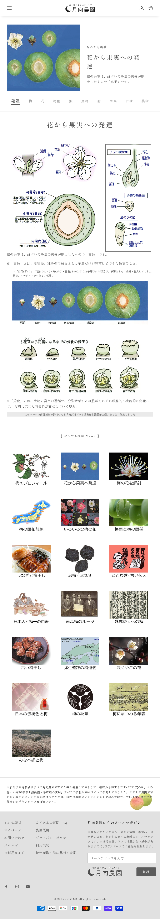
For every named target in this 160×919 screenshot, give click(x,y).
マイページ (12, 829)
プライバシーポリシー (53, 837)
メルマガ (11, 845)
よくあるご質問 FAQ (51, 822)
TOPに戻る (13, 822)
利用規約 (42, 845)
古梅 (129, 100)
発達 (15, 101)
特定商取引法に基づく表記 (56, 852)
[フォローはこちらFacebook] (6, 886)
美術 (145, 100)
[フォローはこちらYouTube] (28, 886)
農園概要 (42, 829)
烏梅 (85, 100)
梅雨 (57, 100)
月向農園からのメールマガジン (114, 822)
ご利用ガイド (14, 852)
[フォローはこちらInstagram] (17, 886)
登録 (146, 872)
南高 (113, 100)
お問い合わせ (14, 837)
